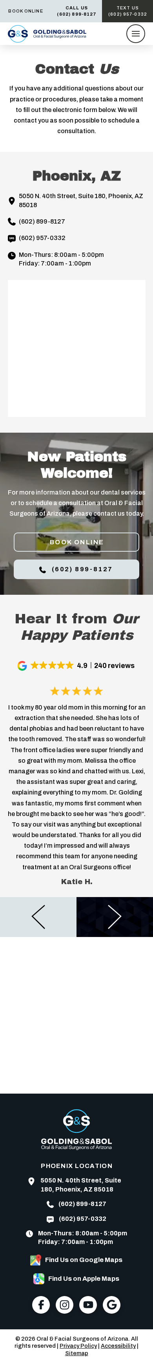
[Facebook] (41, 1305)
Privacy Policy (78, 1346)
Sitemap (76, 1353)
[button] (135, 33)
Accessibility (118, 1346)
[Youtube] (88, 1305)
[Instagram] (64, 1305)
